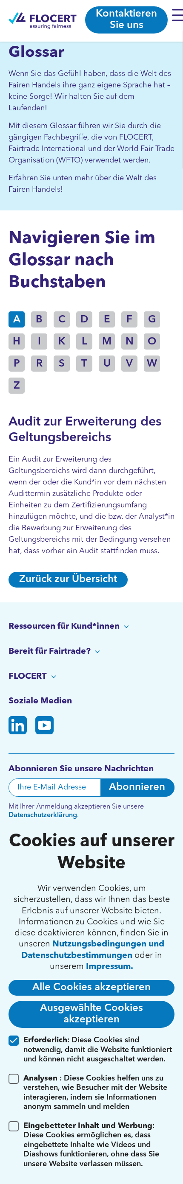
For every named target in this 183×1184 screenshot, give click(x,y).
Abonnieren (137, 787)
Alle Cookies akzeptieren (91, 987)
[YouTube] (44, 727)
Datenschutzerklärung (43, 815)
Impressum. (109, 967)
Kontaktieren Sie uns (126, 20)
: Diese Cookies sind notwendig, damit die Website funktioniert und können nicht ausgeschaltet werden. (97, 1049)
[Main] (43, 21)
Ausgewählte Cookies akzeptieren (91, 1014)
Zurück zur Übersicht (68, 579)
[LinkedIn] (18, 727)
